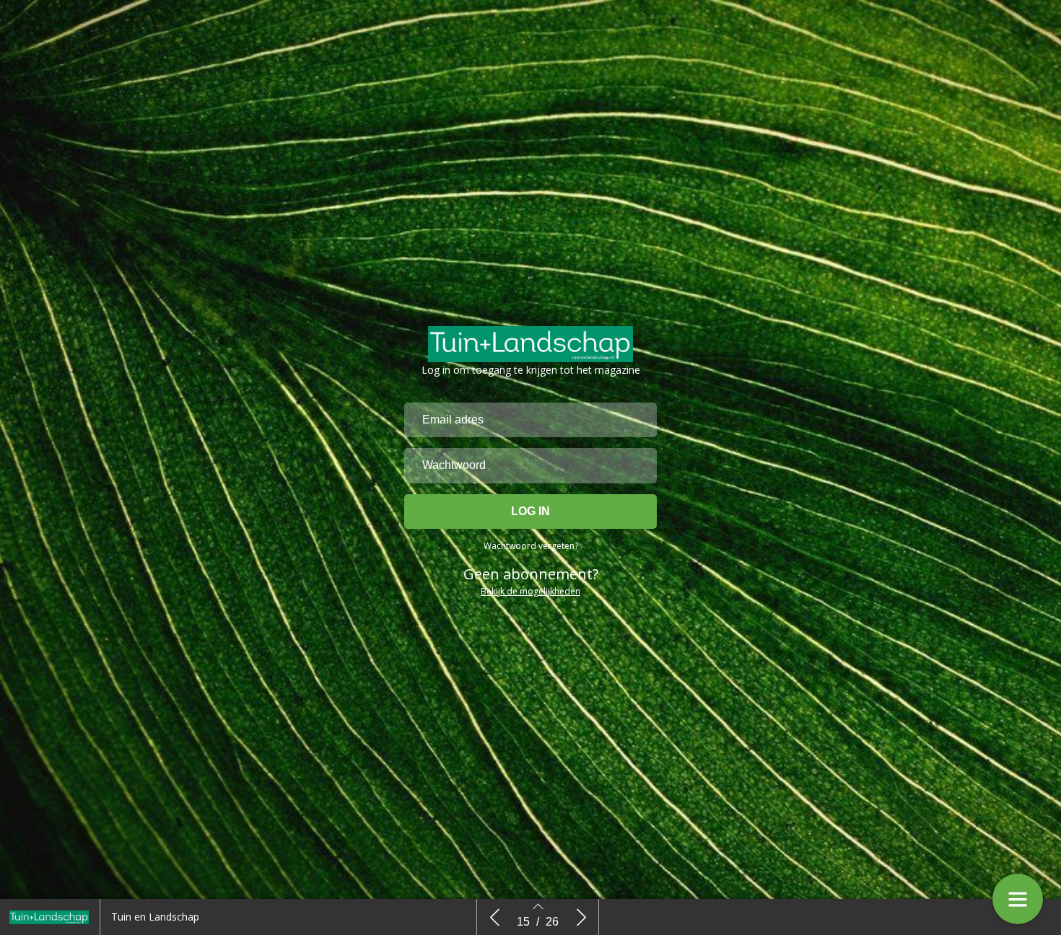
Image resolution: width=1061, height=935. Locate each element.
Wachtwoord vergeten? (531, 546)
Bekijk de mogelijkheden (530, 591)
